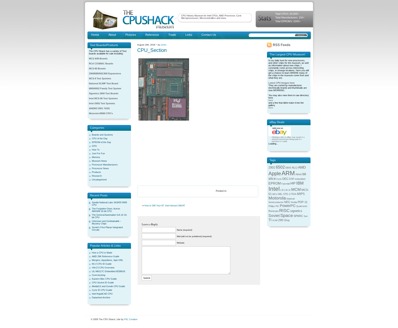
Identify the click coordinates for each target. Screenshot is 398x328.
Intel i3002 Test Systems (102, 103)
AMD (302, 167)
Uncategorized (99, 179)
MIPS (301, 194)
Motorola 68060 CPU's (101, 113)
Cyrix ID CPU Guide (102, 290)
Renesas (273, 211)
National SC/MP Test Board (103, 83)
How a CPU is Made (102, 252)
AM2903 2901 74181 (99, 108)
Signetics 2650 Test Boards (103, 93)
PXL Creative (130, 319)
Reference (152, 34)
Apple (274, 173)
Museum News (99, 161)
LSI (282, 190)
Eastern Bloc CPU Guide (104, 279)
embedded (300, 179)
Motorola (277, 198)
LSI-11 (287, 190)
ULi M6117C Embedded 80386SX (108, 271)
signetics (296, 211)
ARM (288, 173)
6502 (280, 167)
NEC (287, 202)
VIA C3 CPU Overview (103, 267)
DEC (285, 178)
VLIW (275, 220)
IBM (300, 183)
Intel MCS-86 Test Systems (103, 98)
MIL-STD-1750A (287, 194)
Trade (172, 34)
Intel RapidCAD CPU (102, 294)
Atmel (298, 174)
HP (293, 183)
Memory (96, 157)
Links (188, 34)
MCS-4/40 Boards (98, 58)
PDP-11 (303, 202)
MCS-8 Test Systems (100, 78)
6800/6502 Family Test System (105, 88)
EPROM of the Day (101, 142)
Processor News (100, 168)
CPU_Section (152, 50)
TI (270, 220)
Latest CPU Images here (281, 83)
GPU (94, 146)
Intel (274, 189)
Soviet (274, 215)
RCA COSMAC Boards (101, 63)
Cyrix (279, 179)
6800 (288, 167)
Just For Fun (98, 153)
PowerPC (288, 206)
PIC (277, 206)
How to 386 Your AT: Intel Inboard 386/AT (164, 205)
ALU (294, 167)
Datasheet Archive (101, 297)
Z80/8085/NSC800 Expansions (105, 73)
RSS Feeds (281, 45)
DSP (291, 178)
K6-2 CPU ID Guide (102, 264)
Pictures (130, 34)
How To (96, 149)
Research (97, 176)
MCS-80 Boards (97, 68)
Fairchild (285, 183)
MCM (296, 189)
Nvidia (294, 202)
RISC (284, 210)
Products (96, 172)
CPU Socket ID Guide (103, 282)
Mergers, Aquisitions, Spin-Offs (107, 260)
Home (95, 34)
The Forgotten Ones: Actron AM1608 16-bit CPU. (106, 209)
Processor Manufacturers (105, 164)
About (112, 34)
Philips (271, 206)
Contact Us (208, 34)
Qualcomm (301, 206)
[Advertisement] (199, 153)
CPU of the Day (100, 138)
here (270, 100)
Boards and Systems (102, 134)
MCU (275, 194)
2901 (271, 167)
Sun (306, 216)
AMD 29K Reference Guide (105, 256)
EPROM (274, 183)
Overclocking (98, 275)
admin (163, 45)
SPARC (298, 216)
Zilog (287, 220)
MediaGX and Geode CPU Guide (108, 286)
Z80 (280, 220)
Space (286, 215)
